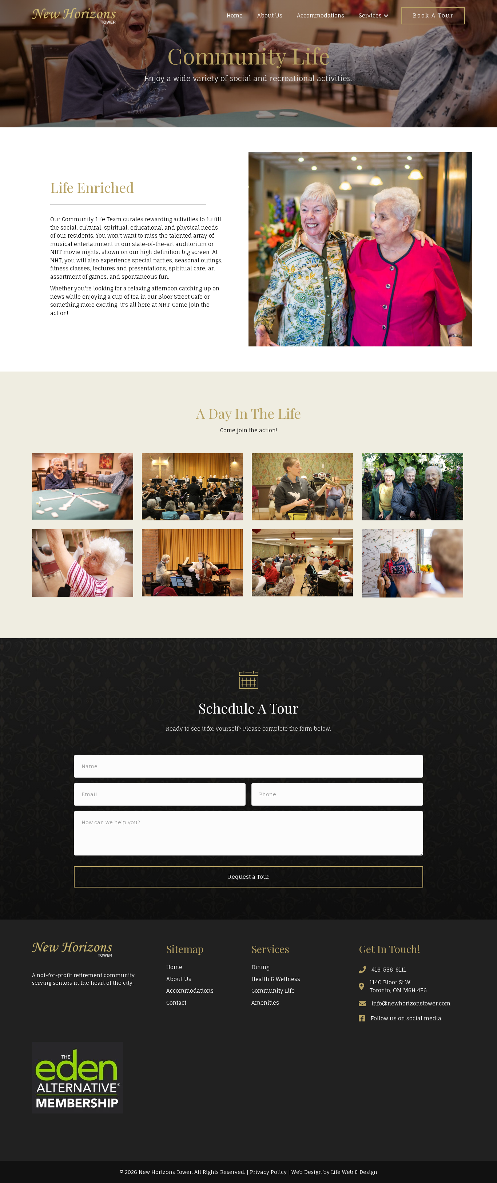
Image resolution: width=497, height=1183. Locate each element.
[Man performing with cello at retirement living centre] (192, 562)
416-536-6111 (388, 969)
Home (174, 967)
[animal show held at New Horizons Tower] (302, 486)
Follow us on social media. (406, 1018)
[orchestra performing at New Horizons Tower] (192, 486)
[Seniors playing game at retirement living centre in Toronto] (82, 486)
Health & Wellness (275, 979)
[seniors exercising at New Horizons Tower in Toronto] (82, 563)
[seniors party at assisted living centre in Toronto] (302, 562)
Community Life (273, 990)
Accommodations (190, 990)
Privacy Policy (268, 1172)
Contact (176, 1002)
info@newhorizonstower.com (410, 1003)
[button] (386, 15)
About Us (178, 979)
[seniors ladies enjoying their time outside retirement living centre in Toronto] (412, 486)
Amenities (265, 1002)
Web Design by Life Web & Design (334, 1172)
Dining (260, 967)
